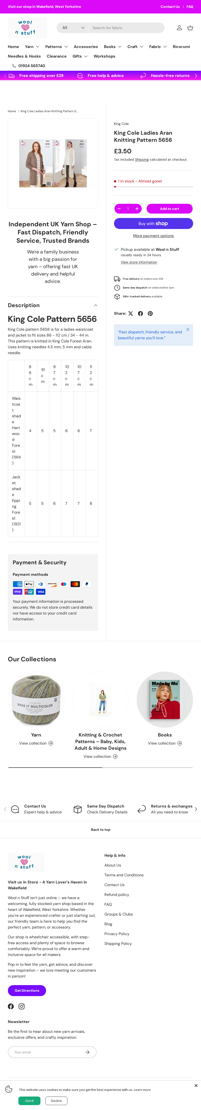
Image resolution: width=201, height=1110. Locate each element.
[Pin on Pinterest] (150, 313)
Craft (132, 46)
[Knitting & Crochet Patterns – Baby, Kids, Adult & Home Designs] (101, 700)
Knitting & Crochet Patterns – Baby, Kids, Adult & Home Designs (100, 741)
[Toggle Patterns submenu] (66, 46)
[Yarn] (36, 700)
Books (110, 46)
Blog (108, 924)
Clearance (57, 56)
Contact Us (170, 6)
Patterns (53, 46)
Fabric (155, 46)
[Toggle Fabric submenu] (165, 46)
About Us (112, 865)
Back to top (100, 829)
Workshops (104, 56)
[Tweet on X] (131, 313)
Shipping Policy (118, 943)
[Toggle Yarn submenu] (37, 46)
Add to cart (169, 208)
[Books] (165, 700)
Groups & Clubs (118, 914)
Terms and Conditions (124, 875)
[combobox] (110, 28)
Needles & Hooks (24, 56)
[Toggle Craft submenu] (141, 46)
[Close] (196, 1085)
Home (13, 46)
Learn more (142, 1089)
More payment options (153, 235)
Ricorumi (181, 46)
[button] (190, 27)
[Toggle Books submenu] (120, 46)
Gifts (77, 56)
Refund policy (116, 894)
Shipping (142, 159)
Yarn (29, 46)
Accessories (86, 46)
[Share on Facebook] (140, 313)
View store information (139, 262)
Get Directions (27, 990)
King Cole (121, 123)
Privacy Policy (116, 933)
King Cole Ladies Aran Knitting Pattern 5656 (50, 111)
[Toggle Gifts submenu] (86, 56)
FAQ (190, 6)
